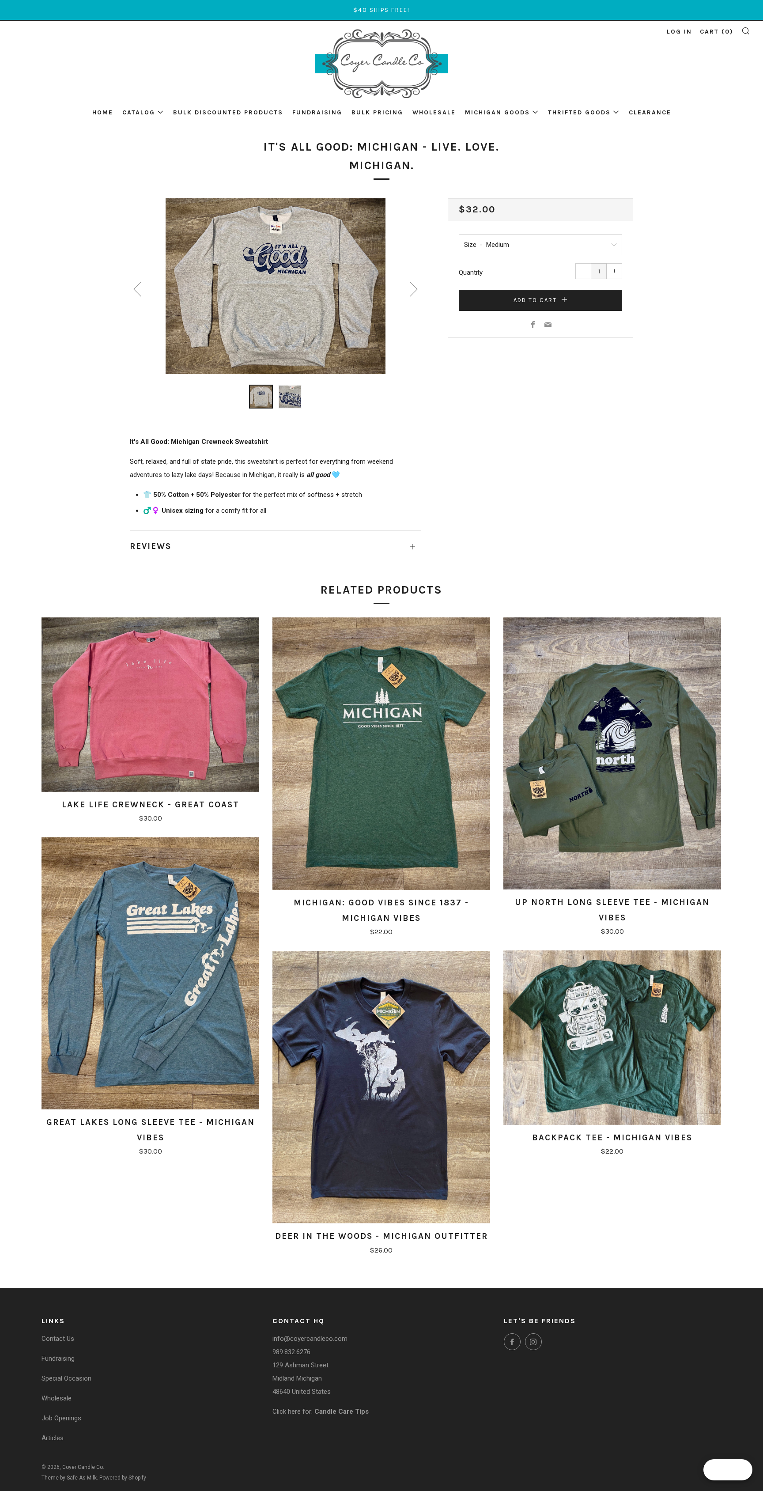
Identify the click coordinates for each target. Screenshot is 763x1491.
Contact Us (58, 1339)
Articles (53, 1438)
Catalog (138, 112)
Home (102, 112)
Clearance (650, 112)
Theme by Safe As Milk (69, 1478)
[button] (261, 397)
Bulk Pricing (377, 112)
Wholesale (434, 112)
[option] (275, 286)
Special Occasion (66, 1378)
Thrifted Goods (579, 112)
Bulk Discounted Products (228, 112)
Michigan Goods (497, 112)
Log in (679, 31)
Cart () (716, 31)
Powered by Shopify (122, 1478)
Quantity (471, 272)
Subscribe (690, 1453)
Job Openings (61, 1418)
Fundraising (317, 112)
